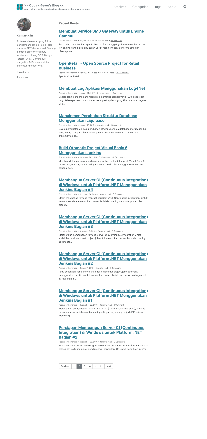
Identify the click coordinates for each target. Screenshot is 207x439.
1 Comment (116, 125)
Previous (65, 366)
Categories (140, 7)
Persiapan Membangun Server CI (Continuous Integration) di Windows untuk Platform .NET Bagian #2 (101, 332)
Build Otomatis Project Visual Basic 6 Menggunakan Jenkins (93, 150)
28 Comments (122, 73)
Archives (119, 7)
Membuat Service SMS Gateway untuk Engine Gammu (101, 33)
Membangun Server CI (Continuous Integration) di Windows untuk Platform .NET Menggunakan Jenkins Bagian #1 (103, 295)
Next (109, 366)
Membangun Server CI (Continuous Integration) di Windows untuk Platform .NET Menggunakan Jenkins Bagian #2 (103, 258)
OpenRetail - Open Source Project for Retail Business (99, 65)
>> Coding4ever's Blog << (57, 7)
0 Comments (116, 40)
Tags (157, 7)
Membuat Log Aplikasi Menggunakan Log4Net (102, 88)
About (172, 7)
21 (101, 366)
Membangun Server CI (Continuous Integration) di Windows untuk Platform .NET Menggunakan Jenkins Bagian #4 (103, 185)
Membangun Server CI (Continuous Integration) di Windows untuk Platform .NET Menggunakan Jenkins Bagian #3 (103, 221)
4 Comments (116, 93)
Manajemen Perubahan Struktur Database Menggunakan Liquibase (98, 118)
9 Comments (117, 231)
